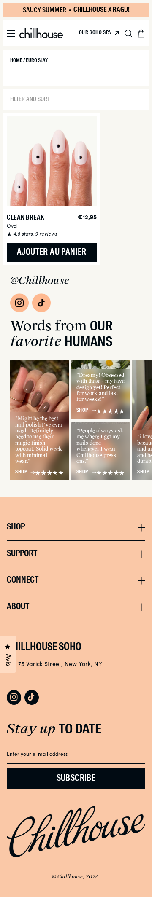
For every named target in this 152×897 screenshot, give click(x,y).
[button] (11, 33)
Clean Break (25, 218)
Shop (21, 472)
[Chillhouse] (41, 33)
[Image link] (19, 302)
